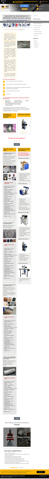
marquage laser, (12, 33)
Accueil (5, 29)
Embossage (36, 35)
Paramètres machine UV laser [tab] (9, 245)
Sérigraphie (36, 46)
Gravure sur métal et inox (38, 23)
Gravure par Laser (37, 29)
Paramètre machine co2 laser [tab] (9, 317)
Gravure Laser (36, 44)
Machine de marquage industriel (12, 29)
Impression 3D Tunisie (37, 31)
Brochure (40, 9)
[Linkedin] (3, 3)
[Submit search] (45, 15)
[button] (24, 22)
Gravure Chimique (37, 27)
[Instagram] (3, 1)
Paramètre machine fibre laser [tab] (9, 378)
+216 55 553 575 (41, 6)
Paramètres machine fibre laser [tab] (8, 183)
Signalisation (36, 42)
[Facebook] (2, 1)
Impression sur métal (37, 25)
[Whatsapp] (5, 1)
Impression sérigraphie (38, 33)
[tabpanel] (9, 202)
